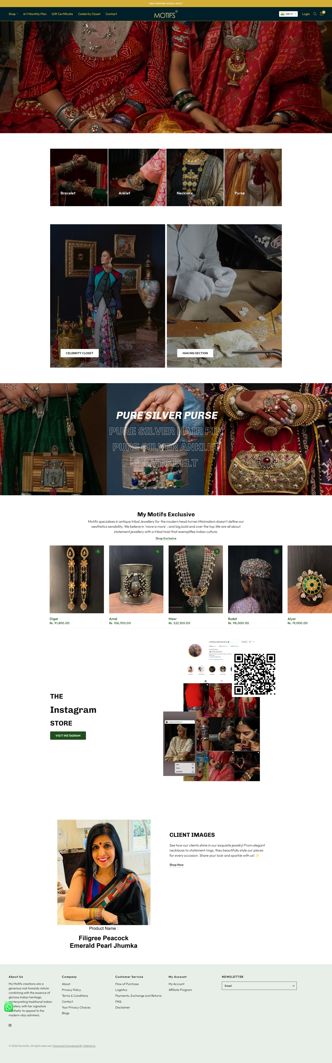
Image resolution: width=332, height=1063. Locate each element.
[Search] (315, 14)
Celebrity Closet (89, 14)
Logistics (121, 990)
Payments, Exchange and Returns (138, 996)
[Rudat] (255, 579)
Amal (113, 619)
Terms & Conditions (75, 996)
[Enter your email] (293, 986)
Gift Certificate (62, 14)
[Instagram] (12, 1025)
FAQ (118, 1001)
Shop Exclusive (166, 538)
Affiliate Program (180, 990)
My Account (178, 976)
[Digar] (77, 579)
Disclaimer (122, 1007)
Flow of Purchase (127, 984)
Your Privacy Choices (76, 1007)
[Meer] (196, 579)
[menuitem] (15, 14)
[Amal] (136, 579)
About (66, 984)
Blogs (65, 1013)
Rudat (232, 619)
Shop (12, 14)
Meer (173, 619)
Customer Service (129, 976)
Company (69, 976)
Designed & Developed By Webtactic (74, 1045)
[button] (288, 14)
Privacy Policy (71, 990)
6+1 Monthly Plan (35, 14)
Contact (111, 14)
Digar (54, 619)
